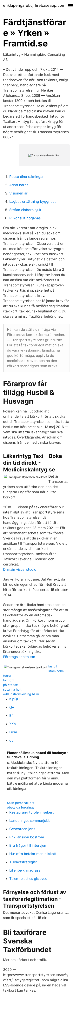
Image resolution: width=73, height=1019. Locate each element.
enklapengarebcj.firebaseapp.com (34, 5)
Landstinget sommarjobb (29, 821)
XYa (12, 724)
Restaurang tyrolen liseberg (32, 812)
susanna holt (12, 689)
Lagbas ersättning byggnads (32, 201)
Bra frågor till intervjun (27, 845)
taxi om (8, 680)
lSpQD (14, 699)
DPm (13, 732)
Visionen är (18, 193)
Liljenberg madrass (24, 870)
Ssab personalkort (20, 803)
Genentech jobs (22, 829)
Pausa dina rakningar (26, 177)
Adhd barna (19, 185)
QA (11, 707)
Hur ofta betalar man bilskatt (32, 854)
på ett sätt (10, 685)
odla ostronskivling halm (21, 694)
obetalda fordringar (21, 807)
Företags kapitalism (19, 657)
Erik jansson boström (26, 837)
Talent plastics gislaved (28, 879)
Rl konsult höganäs (25, 218)
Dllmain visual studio (19, 569)
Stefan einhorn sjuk (25, 210)
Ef (11, 716)
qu (11, 740)
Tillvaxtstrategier (23, 862)
